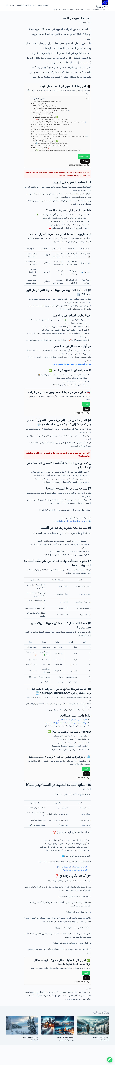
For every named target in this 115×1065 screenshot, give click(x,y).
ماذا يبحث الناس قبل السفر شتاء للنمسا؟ (47, 106)
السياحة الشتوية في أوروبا (85, 22)
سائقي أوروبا (102, 6)
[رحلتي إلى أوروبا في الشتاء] (93, 1025)
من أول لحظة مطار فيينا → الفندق (45, 115)
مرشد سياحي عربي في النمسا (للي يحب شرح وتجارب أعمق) (66, 723)
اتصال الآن (85, 161)
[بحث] (7, 5)
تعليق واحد (60, 1040)
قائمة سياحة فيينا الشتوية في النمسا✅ (47, 117)
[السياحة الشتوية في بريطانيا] (57, 1025)
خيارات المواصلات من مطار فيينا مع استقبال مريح (72, 364)
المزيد (13, 5)
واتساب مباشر (84, 156)
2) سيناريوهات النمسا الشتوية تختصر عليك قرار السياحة (51, 108)
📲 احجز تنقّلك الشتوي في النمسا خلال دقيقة (48, 101)
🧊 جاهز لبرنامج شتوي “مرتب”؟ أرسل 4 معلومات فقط (51, 143)
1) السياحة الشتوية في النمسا (41, 104)
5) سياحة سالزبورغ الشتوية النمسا (43, 127)
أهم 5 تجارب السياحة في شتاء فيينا (45, 113)
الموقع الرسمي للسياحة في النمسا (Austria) (72, 867)
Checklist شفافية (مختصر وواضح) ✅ (47, 141)
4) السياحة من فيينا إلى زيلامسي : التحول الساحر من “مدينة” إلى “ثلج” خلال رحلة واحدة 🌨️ (60, 122)
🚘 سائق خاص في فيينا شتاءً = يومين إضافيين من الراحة (52, 119)
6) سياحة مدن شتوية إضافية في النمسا (44, 129)
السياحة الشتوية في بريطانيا (65, 1037)
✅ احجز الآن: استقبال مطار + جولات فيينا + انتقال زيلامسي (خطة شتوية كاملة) (58, 150)
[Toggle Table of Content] (86, 98)
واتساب (86, 404)
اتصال (87, 409)
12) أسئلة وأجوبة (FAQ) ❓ (41, 148)
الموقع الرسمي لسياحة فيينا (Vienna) (74, 870)
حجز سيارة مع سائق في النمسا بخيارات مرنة (72, 719)
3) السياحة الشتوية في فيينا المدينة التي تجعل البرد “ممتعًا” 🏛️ (51, 110)
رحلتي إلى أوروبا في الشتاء (101, 1037)
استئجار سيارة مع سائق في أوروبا (40, 5)
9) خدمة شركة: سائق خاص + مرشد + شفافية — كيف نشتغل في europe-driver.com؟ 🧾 (60, 136)
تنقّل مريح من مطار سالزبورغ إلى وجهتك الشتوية (72, 521)
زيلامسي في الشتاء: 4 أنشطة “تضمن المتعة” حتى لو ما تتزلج (51, 124)
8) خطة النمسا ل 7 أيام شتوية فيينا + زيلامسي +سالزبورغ (50, 134)
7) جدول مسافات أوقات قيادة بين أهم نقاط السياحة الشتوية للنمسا (52, 131)
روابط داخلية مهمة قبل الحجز (44, 138)
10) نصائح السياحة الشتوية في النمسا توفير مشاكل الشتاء (50, 145)
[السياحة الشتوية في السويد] (22, 1025)
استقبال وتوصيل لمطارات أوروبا (24, 5)
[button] (109, 1059)
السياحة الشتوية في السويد (30, 1037)
